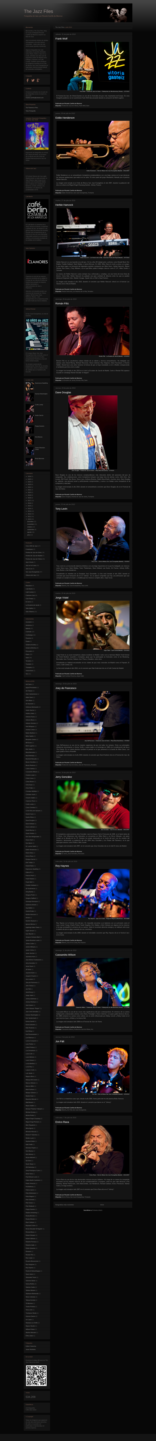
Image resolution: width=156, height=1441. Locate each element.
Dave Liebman (30, 827)
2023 (29, 484)
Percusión (81, 853)
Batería (64, 585)
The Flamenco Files (32, 107)
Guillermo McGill (31, 905)
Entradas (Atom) (97, 1210)
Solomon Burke (30, 1281)
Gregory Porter (30, 895)
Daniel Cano (30, 814)
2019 (29, 495)
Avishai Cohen (30, 729)
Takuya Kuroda (30, 1300)
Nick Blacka (38, 437)
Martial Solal (29, 1096)
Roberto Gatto (30, 1245)
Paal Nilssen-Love (31, 1177)
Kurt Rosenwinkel (31, 1034)
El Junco (64, 853)
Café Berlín (29, 589)
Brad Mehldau (30, 756)
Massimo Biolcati (31, 1099)
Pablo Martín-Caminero (33, 1180)
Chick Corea (29, 778)
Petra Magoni (30, 1196)
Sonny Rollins (30, 1284)
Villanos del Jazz (31, 575)
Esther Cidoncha (31, 1346)
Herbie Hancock (64, 204)
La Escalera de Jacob (68, 380)
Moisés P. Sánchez (31, 1135)
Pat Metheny (29, 1186)
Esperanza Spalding (41, 383)
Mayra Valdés (30, 1106)
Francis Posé (30, 875)
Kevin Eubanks (30, 1024)
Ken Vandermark (31, 1018)
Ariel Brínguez (30, 726)
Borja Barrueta (39, 458)
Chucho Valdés (30, 798)
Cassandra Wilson (65, 954)
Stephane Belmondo (32, 1293)
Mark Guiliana (30, 1089)
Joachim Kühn (30, 973)
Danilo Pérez (30, 817)
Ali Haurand (29, 704)
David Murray (30, 830)
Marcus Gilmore (31, 1083)
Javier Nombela (31, 1349)
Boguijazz (29, 585)
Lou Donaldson (30, 1050)
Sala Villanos (30, 611)
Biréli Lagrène (30, 746)
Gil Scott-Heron (30, 888)
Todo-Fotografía (31, 111)
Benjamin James (31, 739)
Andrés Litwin (30, 713)
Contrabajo (29, 635)
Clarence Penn (30, 801)
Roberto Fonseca (31, 1242)
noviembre (30, 524)
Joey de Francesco (65, 688)
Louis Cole (29, 1054)
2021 (29, 490)
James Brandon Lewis (33, 940)
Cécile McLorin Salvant (33, 811)
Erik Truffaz (29, 862)
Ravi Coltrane (30, 1222)
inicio (102, 1205)
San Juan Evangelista (80, 193)
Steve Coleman (30, 1297)
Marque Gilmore (31, 1093)
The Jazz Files (38, 11)
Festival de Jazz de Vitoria (70, 106)
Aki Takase (29, 691)
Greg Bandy (29, 892)
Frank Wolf (61, 38)
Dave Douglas (63, 392)
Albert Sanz (29, 697)
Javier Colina (30, 950)
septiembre (31, 529)
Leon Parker (29, 1044)
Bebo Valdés (30, 736)
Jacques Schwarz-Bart (33, 937)
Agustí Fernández (31, 687)
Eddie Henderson (65, 117)
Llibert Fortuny (30, 1047)
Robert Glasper (30, 1235)
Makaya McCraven (31, 1080)
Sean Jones (29, 1274)
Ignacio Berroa (30, 924)
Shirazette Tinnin (31, 1277)
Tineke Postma (30, 1306)
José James (29, 1005)
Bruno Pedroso (30, 765)
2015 (29, 506)
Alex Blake (29, 700)
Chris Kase (29, 785)
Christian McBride (31, 791)
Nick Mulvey (29, 1154)
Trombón (28, 664)
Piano (27, 654)
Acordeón (29, 622)
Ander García (39, 415)
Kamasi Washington (41, 394)
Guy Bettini (29, 908)
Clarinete (28, 632)
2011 (29, 516)
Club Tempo (29, 598)
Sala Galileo (29, 608)
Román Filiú (62, 303)
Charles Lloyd (30, 775)
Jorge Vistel (61, 597)
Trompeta (91, 193)
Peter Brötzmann (31, 1193)
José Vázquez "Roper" (33, 1008)
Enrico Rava (62, 1122)
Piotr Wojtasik (30, 1206)
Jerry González (63, 776)
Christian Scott (30, 794)
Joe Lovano (29, 979)
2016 (29, 503)
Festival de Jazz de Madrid (34, 556)
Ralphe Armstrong (31, 1212)
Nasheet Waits (30, 1141)
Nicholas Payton (31, 1148)
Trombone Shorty (31, 1313)
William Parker (30, 1329)
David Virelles (30, 833)
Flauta (28, 641)
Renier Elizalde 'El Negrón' (34, 1229)
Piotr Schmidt (30, 1199)
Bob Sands (29, 749)
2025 (29, 479)
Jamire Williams (31, 947)
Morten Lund (30, 1138)
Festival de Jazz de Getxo (79, 496)
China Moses (30, 781)
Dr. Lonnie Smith (31, 846)
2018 (29, 498)
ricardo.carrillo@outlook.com (35, 98)
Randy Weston (30, 1219)
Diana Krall (29, 840)
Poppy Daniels (39, 426)
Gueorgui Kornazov (32, 901)
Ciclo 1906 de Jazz (32, 546)
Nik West (28, 1161)
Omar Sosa (29, 1174)
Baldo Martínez (30, 733)
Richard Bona (30, 1232)
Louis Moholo (30, 1057)
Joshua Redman (31, 1002)
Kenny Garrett (30, 1021)
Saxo (87, 106)
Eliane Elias (29, 853)
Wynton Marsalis (31, 1332)
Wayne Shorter (30, 1326)
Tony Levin (61, 508)
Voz (92, 1029)
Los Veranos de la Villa (80, 291)
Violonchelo (29, 670)
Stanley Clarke (30, 1287)
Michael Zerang (30, 1112)
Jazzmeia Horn (30, 956)
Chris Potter (29, 788)
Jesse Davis (29, 966)
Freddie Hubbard (31, 885)
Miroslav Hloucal (31, 1131)
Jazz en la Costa (72, 942)
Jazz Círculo (29, 562)
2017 (29, 500)
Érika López (29, 1336)
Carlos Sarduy (30, 768)
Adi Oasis (29, 684)
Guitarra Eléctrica (31, 648)
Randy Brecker (30, 1216)
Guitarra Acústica (31, 645)
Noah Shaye (29, 1164)
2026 (29, 476)
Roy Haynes (62, 865)
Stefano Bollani (30, 1290)
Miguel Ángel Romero (32, 1122)
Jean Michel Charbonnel (33, 960)
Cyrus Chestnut (30, 807)
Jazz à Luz (29, 569)
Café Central (66, 676)
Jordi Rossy (29, 992)
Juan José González (32, 1011)
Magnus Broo (30, 1076)
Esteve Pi (29, 872)
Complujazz (29, 549)
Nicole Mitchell (30, 1157)
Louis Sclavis (30, 1060)
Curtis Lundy (39, 404)
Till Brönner (29, 1303)
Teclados (90, 291)
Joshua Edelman (31, 999)
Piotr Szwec (29, 1203)
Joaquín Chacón (31, 976)
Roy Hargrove (30, 1264)
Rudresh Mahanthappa (33, 1271)
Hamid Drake (30, 911)
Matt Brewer (29, 1102)
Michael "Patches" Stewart (34, 1109)
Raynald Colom (30, 1225)
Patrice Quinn (30, 1190)
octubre (29, 527)
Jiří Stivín (28, 969)
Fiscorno (73, 676)
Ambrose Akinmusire (32, 707)
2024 (29, 482)
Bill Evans (29, 743)
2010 (29, 519)
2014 (29, 508)
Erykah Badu (30, 866)
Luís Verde (29, 1073)
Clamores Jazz (30, 595)
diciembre (30, 521)
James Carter (30, 943)
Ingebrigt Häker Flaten (33, 927)
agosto (29, 532)
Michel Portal (30, 1115)
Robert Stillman (30, 1238)
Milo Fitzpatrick (30, 1125)
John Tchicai (29, 986)
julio (28, 535)
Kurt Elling (29, 1031)
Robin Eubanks (30, 1248)
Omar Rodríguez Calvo (33, 1170)
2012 (29, 514)
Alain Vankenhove (31, 694)
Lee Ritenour (30, 1037)
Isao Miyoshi (29, 934)
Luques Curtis (30, 1070)
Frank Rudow (30, 879)
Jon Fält (59, 1041)
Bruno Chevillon (31, 762)
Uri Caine (29, 1319)
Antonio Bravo (30, 720)
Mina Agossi (29, 1128)
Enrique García (30, 859)
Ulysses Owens (30, 1316)
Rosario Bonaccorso (32, 1261)
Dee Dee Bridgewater (32, 836)
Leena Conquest (31, 1041)
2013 (29, 511)
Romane (28, 1251)
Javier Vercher (30, 953)
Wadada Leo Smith (32, 1323)
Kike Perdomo (30, 1028)
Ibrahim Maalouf (31, 921)
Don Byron (29, 843)
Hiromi (28, 918)
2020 (29, 492)
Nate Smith (29, 1144)
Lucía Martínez (30, 1063)
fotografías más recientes (64, 1205)
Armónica (29, 625)
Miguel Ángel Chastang (33, 1118)
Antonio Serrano (31, 723)
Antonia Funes (30, 717)
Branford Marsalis (31, 759)
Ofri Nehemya (30, 1167)
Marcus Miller (30, 1086)
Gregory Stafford (31, 898)
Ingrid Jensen (30, 931)
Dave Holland (30, 824)
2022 (29, 487)
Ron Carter (29, 1258)
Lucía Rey (29, 1067)
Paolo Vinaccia (30, 1183)
